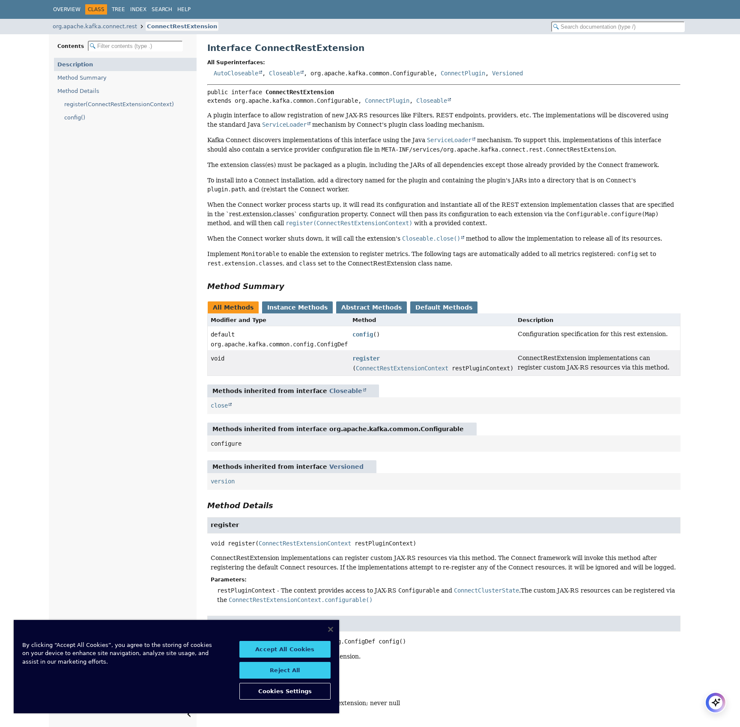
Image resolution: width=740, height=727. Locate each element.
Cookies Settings (285, 691)
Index (138, 9)
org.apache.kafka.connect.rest (95, 26)
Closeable (284, 73)
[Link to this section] (290, 286)
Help (184, 9)
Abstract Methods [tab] (371, 307)
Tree (118, 9)
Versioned (507, 73)
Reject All (285, 670)
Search (162, 9)
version (223, 481)
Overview (67, 9)
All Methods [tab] (233, 307)
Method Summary (82, 77)
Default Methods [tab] (443, 307)
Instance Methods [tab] (297, 307)
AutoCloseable (236, 73)
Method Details (78, 91)
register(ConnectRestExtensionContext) (119, 104)
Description (75, 64)
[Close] (330, 629)
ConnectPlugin (463, 73)
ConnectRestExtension (182, 26)
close (219, 405)
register (366, 358)
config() (74, 117)
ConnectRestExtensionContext (402, 368)
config (362, 334)
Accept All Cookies (284, 649)
